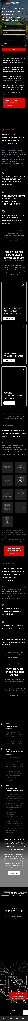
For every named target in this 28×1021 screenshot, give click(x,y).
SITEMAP (14, 1010)
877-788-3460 (11, 101)
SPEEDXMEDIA (14, 1015)
